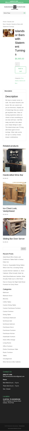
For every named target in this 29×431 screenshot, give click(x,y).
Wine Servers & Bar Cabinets (12, 362)
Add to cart (20, 70)
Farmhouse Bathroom (9, 318)
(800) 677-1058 (7, 374)
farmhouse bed (7, 321)
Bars (22, 78)
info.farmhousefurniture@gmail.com (13, 376)
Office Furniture (7, 346)
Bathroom (6, 292)
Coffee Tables (7, 302)
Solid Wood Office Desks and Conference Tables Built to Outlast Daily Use (13, 259)
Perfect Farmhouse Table (10, 349)
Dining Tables (7, 314)
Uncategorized (7, 359)
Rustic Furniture (8, 352)
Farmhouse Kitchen (9, 333)
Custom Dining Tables (9, 305)
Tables (5, 355)
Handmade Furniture (9, 336)
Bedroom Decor (7, 295)
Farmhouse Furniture (9, 330)
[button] (11, 32)
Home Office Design (9, 340)
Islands (9, 24)
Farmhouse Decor (8, 327)
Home (4, 21)
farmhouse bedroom (9, 324)
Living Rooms (7, 343)
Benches (5, 299)
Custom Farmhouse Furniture (12, 308)
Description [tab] (8, 91)
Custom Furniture (8, 311)
